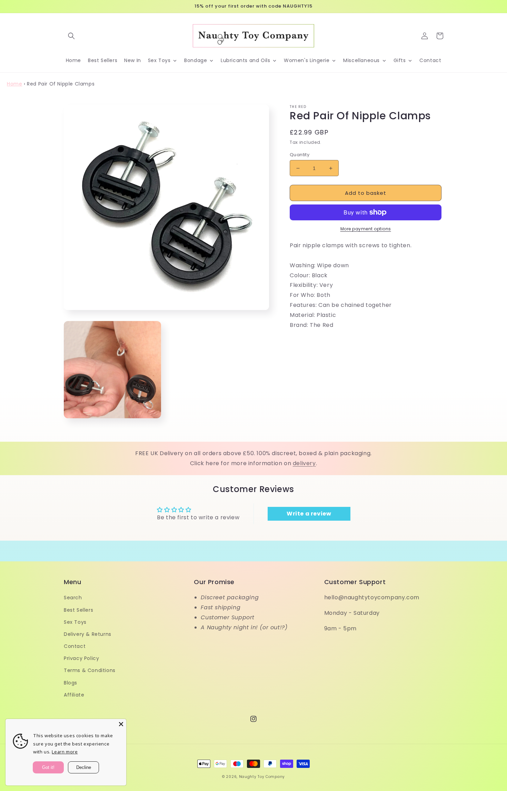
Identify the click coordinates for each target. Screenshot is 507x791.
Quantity (299, 154)
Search (73, 597)
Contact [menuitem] (430, 60)
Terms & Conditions (90, 670)
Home (14, 83)
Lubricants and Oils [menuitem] (245, 60)
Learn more (65, 752)
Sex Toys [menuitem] (159, 60)
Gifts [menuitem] (400, 60)
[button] (71, 35)
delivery (304, 463)
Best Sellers (78, 610)
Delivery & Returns (87, 634)
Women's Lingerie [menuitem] (307, 60)
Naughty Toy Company (262, 776)
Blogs (70, 682)
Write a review (309, 514)
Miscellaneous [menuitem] (361, 60)
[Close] (121, 724)
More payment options (365, 229)
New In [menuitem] (132, 60)
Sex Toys (75, 622)
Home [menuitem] (73, 60)
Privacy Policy (81, 658)
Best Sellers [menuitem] (102, 60)
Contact (75, 646)
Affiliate (74, 694)
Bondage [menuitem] (195, 60)
